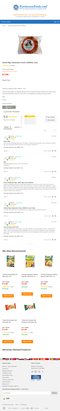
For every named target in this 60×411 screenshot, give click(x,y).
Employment (5, 384)
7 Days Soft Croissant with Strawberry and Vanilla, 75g (29, 321)
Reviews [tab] (6, 127)
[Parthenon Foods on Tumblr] (42, 372)
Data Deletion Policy (7, 375)
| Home (16, 404)
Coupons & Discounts (8, 379)
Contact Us (5, 368)
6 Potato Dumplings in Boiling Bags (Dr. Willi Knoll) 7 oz (49, 275)
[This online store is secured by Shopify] (6, 400)
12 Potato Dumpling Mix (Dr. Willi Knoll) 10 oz (10, 275)
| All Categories (23, 404)
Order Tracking (6, 381)
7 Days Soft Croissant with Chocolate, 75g (9, 321)
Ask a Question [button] (51, 120)
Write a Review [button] (51, 117)
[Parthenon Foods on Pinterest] (39, 372)
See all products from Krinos (9, 71)
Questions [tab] (17, 127)
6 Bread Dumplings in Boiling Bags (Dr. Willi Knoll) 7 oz (30, 275)
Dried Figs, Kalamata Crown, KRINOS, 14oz (13, 147)
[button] (53, 151)
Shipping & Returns (7, 371)
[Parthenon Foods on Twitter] (32, 372)
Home (3, 25)
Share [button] (6, 151)
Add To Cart (8, 296)
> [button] (34, 244)
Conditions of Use (6, 373)
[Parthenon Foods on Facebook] (36, 372)
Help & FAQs (5, 377)
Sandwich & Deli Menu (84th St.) (10, 386)
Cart (57, 22)
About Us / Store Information (9, 366)
